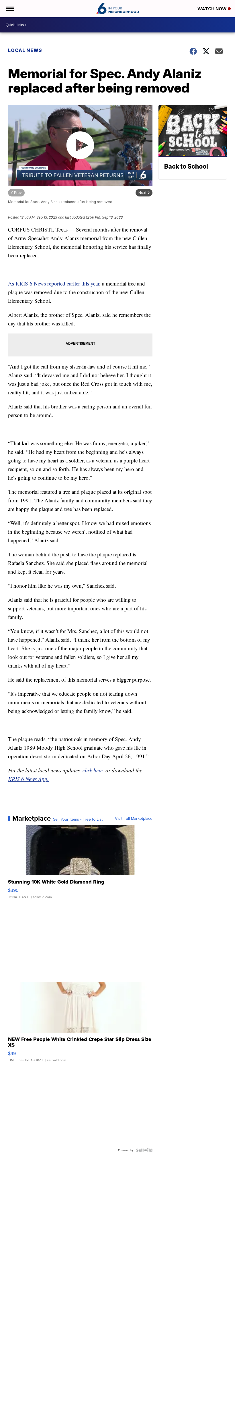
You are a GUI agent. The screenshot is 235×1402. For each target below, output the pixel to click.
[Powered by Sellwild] (144, 1150)
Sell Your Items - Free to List (78, 819)
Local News (25, 50)
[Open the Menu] (9, 8)
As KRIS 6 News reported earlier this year (53, 283)
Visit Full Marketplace (133, 818)
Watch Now (212, 8)
